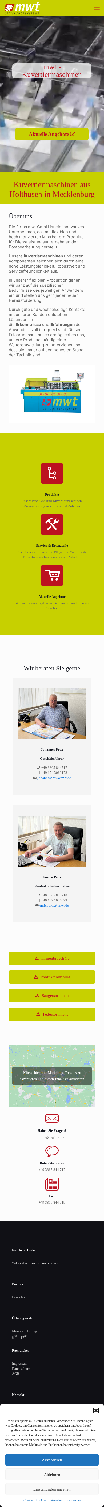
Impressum (73, 1500)
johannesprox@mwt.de (54, 778)
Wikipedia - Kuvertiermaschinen (35, 1263)
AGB (15, 1374)
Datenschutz (56, 1500)
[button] (96, 1410)
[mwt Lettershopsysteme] (22, 8)
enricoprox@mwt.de (54, 905)
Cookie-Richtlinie (34, 1500)
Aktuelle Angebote (49, 134)
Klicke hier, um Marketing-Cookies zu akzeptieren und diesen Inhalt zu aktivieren (52, 1076)
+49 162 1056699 (54, 900)
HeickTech (19, 1297)
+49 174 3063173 (54, 773)
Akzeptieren (52, 1460)
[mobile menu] (96, 7)
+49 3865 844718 (54, 895)
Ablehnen (52, 1474)
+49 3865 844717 (54, 768)
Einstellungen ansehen (52, 1489)
